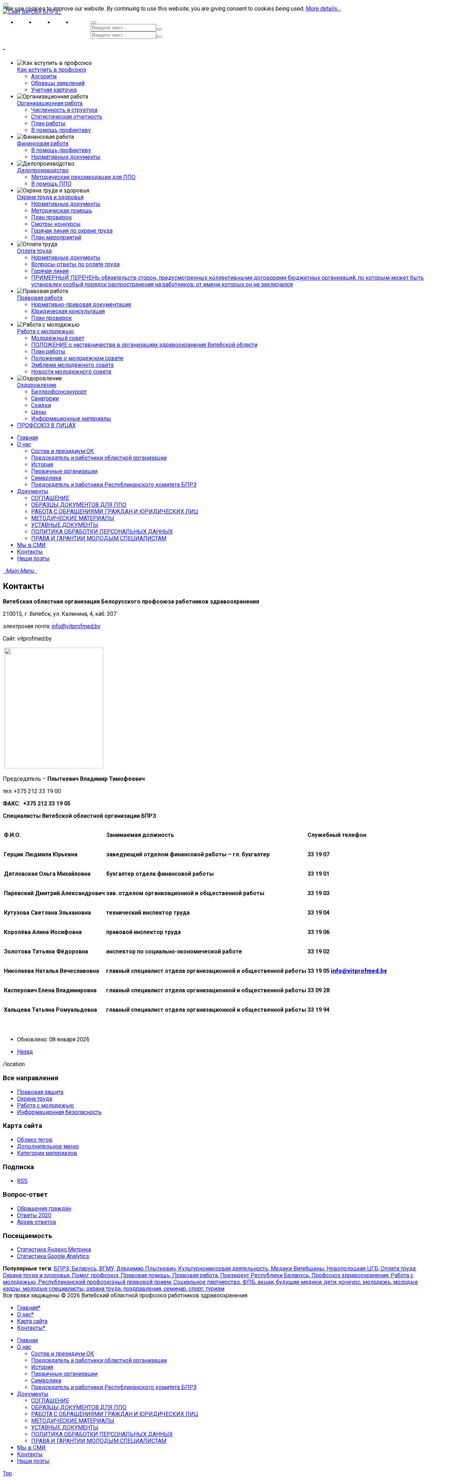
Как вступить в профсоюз (51, 69)
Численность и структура (64, 110)
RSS (22, 1181)
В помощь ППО (51, 183)
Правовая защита (40, 1092)
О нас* (25, 1314)
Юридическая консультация (68, 311)
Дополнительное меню (48, 1146)
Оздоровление (36, 385)
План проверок (51, 217)
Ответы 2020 (34, 1215)
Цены (38, 412)
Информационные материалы (71, 418)
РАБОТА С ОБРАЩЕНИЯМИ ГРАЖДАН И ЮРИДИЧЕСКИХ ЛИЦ (114, 1414)
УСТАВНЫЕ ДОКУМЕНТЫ (64, 1427)
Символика (46, 1380)
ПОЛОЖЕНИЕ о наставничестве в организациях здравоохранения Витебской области (144, 344)
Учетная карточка (54, 90)
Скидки (41, 405)
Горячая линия (50, 271)
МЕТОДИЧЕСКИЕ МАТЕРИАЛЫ (72, 1420)
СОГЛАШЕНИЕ (50, 1400)
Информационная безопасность (59, 1112)
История (42, 1367)
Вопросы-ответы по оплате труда (75, 264)
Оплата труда (34, 251)
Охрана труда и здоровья (50, 197)
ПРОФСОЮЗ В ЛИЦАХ (46, 425)
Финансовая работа (42, 143)
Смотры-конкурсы (56, 224)
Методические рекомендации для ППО (83, 177)
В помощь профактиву (61, 130)
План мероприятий (56, 237)
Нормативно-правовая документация (81, 304)
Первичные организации (64, 1373)
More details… (323, 8)
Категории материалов (47, 1153)
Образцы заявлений (58, 83)
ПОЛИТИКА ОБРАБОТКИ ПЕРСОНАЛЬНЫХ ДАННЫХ (102, 1434)
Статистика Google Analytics (53, 1256)
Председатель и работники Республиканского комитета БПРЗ (113, 1387)
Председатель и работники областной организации (99, 1360)
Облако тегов (34, 1139)
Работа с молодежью (45, 331)
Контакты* (31, 1328)
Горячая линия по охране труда (72, 230)
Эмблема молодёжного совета (72, 365)
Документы (32, 1394)
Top (7, 1473)
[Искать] (159, 29)
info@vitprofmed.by (76, 626)
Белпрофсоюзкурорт (59, 391)
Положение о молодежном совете (77, 358)
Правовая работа (39, 298)
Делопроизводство (43, 170)
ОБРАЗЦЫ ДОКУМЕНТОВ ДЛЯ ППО (78, 1407)
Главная (27, 1340)
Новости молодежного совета (71, 371)
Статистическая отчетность (66, 116)
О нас (24, 1347)
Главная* (28, 1307)
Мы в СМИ (31, 1447)
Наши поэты (33, 1461)
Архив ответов (36, 1222)
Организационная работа (49, 103)
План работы (48, 123)
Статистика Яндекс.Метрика (54, 1249)
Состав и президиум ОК (62, 1353)
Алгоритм (44, 76)
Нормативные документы (66, 157)
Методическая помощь (61, 210)
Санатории (45, 398)
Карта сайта (32, 1321)
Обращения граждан (44, 1208)
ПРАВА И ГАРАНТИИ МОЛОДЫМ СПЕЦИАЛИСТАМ (98, 1441)
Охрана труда (34, 1098)
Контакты (30, 1454)
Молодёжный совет (57, 338)
